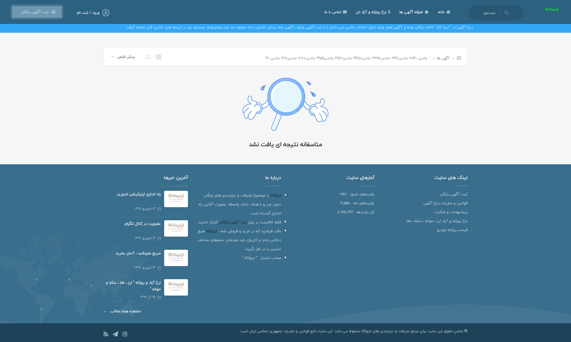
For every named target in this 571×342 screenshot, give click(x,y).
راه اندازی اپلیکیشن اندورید (139, 194)
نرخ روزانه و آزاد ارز (371, 12)
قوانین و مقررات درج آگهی (445, 203)
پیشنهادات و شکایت (451, 212)
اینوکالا (275, 195)
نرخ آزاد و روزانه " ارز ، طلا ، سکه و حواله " (133, 285)
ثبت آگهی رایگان (33, 12)
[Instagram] (125, 335)
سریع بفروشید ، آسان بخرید (138, 253)
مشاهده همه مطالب (125, 311)
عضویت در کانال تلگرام (143, 223)
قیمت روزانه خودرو (452, 230)
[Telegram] (115, 335)
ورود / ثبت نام (88, 13)
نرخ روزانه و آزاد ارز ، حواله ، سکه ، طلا (437, 221)
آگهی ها (443, 58)
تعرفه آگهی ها (411, 12)
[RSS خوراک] (105, 335)
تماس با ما (332, 12)
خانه (441, 12)
